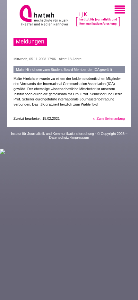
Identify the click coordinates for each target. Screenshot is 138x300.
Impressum (80, 137)
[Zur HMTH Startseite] (42, 16)
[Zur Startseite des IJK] (98, 16)
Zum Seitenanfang (111, 118)
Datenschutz (59, 137)
